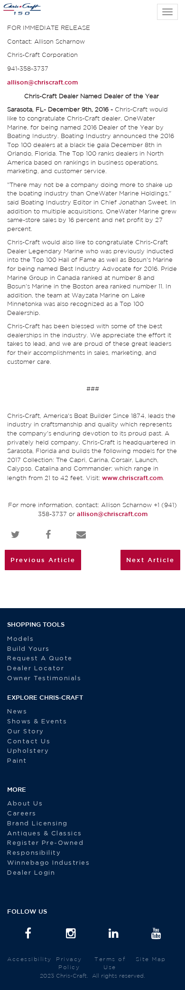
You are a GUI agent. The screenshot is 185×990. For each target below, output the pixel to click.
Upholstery (28, 751)
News (17, 712)
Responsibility (34, 853)
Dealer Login (31, 873)
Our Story (25, 732)
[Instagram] (71, 934)
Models (20, 639)
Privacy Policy (69, 963)
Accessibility (29, 959)
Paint (17, 761)
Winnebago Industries (48, 863)
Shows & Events (37, 722)
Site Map (151, 959)
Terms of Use (109, 963)
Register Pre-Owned (46, 843)
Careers (22, 814)
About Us (25, 804)
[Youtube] (156, 934)
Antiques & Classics (44, 834)
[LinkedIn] (113, 934)
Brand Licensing (37, 824)
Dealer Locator (35, 669)
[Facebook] (28, 934)
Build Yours (28, 649)
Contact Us (28, 742)
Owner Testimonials (45, 678)
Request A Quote (41, 659)
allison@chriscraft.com (42, 82)
